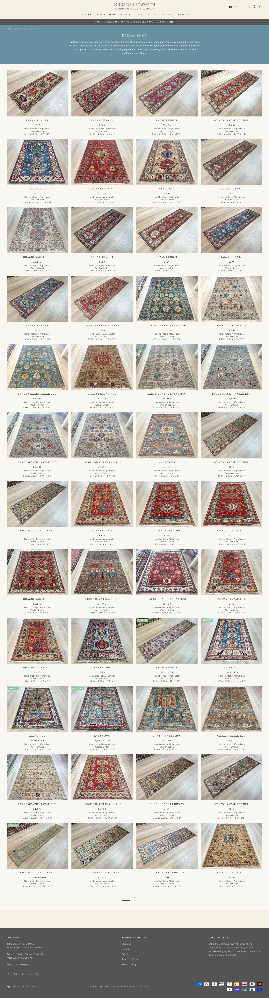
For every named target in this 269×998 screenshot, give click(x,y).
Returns (126, 949)
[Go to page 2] (143, 897)
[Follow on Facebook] (8, 974)
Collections (106, 15)
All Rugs (85, 15)
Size (139, 15)
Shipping (126, 943)
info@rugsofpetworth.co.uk (28, 947)
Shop (17, 29)
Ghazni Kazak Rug (102, 189)
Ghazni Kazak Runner (231, 120)
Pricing (125, 954)
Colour (167, 15)
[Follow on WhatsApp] (37, 974)
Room (152, 15)
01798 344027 (26, 943)
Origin (126, 15)
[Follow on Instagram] (15, 974)
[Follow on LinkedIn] (30, 974)
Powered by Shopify (136, 987)
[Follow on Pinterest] (22, 974)
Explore (184, 15)
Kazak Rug (37, 189)
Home (9, 29)
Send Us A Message (17, 964)
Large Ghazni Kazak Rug (166, 325)
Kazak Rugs (28, 29)
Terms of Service (131, 959)
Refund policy (129, 964)
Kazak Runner (37, 120)
